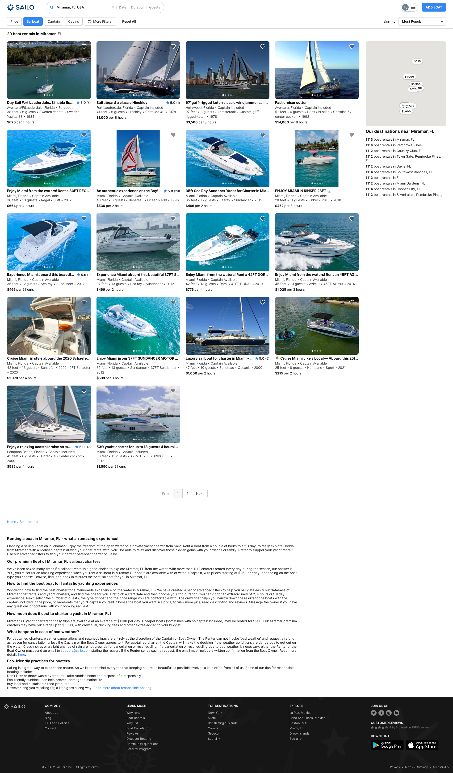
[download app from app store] (422, 745)
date (122, 7)
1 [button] (178, 494)
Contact (50, 728)
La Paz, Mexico (300, 712)
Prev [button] (165, 494)
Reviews (132, 733)
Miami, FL (296, 728)
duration (137, 7)
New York (215, 712)
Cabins (73, 21)
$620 (413, 89)
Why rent (133, 712)
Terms (409, 767)
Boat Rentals (135, 718)
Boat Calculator (137, 728)
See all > (214, 738)
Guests (154, 7)
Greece (213, 733)
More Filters (102, 21)
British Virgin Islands (223, 723)
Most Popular (412, 21)
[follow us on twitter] (374, 713)
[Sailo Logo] (20, 7)
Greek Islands (299, 733)
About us (51, 712)
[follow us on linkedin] (396, 713)
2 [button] (187, 494)
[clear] (113, 7)
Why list (132, 723)
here (21, 654)
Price (14, 21)
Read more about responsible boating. (122, 688)
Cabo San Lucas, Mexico (307, 718)
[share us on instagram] (389, 713)
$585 (417, 61)
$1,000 (409, 76)
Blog (48, 718)
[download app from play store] (387, 745)
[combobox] (85, 7)
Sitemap (422, 767)
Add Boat (434, 7)
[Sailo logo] (23, 706)
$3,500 (416, 84)
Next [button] (200, 494)
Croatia (213, 728)
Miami (212, 718)
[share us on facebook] (381, 713)
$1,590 (410, 106)
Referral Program (138, 749)
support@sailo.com (75, 650)
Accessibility (440, 767)
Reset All (129, 21)
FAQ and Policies (57, 723)
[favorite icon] (84, 46)
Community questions (142, 744)
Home (11, 522)
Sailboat (33, 21)
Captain (54, 21)
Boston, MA (298, 723)
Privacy (395, 767)
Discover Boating (138, 738)
